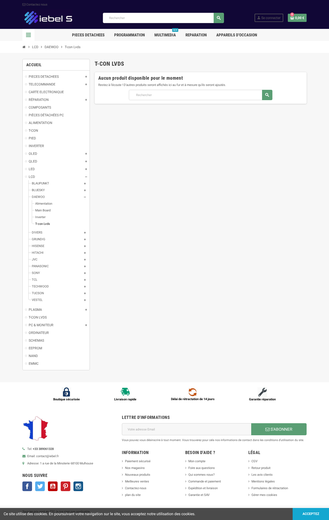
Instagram (78, 486)
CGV (254, 461)
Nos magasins (135, 468)
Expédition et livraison (203, 488)
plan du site (133, 495)
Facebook (27, 486)
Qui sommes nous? (201, 474)
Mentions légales (263, 481)
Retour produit (260, 468)
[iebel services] (47, 18)
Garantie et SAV (199, 495)
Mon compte (196, 461)
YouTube (53, 486)
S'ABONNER (281, 429)
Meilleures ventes (137, 481)
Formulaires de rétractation (270, 488)
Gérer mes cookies (264, 495)
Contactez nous (36, 4)
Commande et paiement (204, 481)
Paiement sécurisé (138, 461)
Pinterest (65, 486)
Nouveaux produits (137, 474)
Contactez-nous (135, 488)
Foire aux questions (201, 468)
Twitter (40, 486)
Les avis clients (262, 474)
